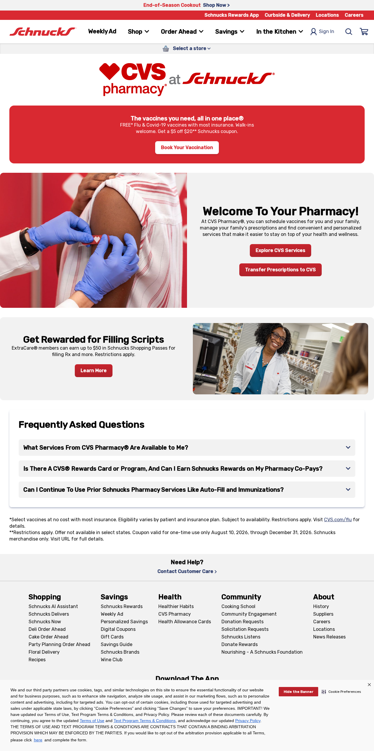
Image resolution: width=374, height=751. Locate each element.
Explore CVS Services (280, 250)
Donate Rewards (239, 644)
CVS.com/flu (338, 519)
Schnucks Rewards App (232, 15)
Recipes (37, 659)
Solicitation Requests (245, 629)
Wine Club (111, 659)
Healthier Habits (176, 606)
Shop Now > (216, 5)
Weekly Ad (102, 31)
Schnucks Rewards (122, 606)
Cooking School (238, 606)
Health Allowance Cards (184, 621)
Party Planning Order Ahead (59, 644)
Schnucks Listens (240, 637)
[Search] (348, 31)
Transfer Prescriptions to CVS (280, 269)
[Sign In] (364, 31)
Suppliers (323, 614)
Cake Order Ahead (48, 637)
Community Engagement (249, 614)
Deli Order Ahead (47, 629)
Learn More (94, 370)
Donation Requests (242, 621)
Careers (354, 15)
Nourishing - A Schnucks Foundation (262, 652)
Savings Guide (116, 644)
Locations (327, 15)
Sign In (326, 31)
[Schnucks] (43, 31)
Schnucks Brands (120, 652)
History (321, 606)
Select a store (189, 48)
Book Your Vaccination (187, 147)
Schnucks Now (45, 621)
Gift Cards (112, 637)
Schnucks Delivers (49, 614)
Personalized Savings (124, 621)
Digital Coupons (118, 629)
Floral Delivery (44, 652)
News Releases (329, 637)
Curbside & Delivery (287, 15)
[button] (341, 691)
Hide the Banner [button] (298, 692)
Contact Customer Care (185, 571)
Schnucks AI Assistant (53, 606)
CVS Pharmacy (174, 614)
